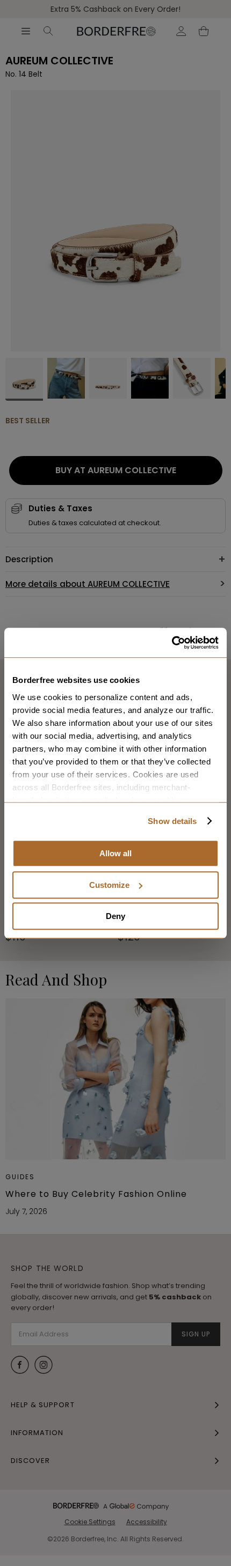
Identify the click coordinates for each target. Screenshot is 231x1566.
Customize (109, 884)
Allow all (115, 853)
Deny (115, 916)
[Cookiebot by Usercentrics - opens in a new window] (172, 643)
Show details (172, 821)
